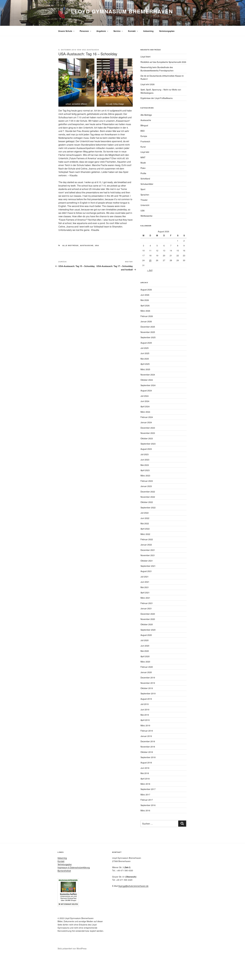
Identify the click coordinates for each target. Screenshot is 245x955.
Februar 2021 (147, 603)
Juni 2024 (145, 401)
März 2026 (145, 310)
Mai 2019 (145, 714)
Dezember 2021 (148, 550)
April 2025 (145, 363)
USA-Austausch (90, 50)
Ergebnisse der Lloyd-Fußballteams (157, 98)
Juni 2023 (145, 459)
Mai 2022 (145, 523)
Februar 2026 (147, 316)
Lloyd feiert (145, 56)
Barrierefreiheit (64, 870)
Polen (143, 168)
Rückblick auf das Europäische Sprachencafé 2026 (163, 62)
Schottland (145, 178)
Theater (144, 199)
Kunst (143, 146)
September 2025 (148, 337)
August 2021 (146, 571)
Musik (143, 162)
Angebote (101, 31)
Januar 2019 (146, 736)
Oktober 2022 (147, 502)
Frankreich (145, 141)
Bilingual (144, 125)
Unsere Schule (65, 31)
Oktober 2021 (147, 560)
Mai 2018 (145, 773)
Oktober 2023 (147, 438)
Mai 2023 (145, 465)
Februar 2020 (147, 666)
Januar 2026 (146, 321)
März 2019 (145, 725)
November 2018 (148, 746)
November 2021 (148, 555)
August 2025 (146, 342)
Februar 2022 (147, 539)
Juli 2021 (145, 576)
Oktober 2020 (147, 624)
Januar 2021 (146, 608)
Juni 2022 (145, 518)
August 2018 (146, 762)
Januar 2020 (146, 672)
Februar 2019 (147, 730)
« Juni (149, 270)
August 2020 (146, 635)
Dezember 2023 (148, 427)
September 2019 (148, 693)
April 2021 (145, 592)
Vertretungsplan (167, 31)
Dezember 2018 (148, 741)
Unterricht (145, 205)
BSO (143, 130)
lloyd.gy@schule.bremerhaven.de (133, 885)
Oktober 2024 (147, 379)
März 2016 (145, 810)
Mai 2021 (145, 587)
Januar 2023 (146, 486)
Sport (143, 189)
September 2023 (148, 443)
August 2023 (146, 449)
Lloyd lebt (145, 152)
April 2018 (145, 778)
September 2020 (148, 629)
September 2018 (148, 757)
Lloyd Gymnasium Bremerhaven (122, 11)
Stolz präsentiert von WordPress (72, 948)
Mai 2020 (145, 651)
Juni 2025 (145, 353)
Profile (143, 173)
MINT (143, 157)
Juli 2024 (145, 395)
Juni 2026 (145, 294)
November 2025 (148, 332)
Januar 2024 (146, 422)
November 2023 (148, 433)
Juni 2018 (145, 768)
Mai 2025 (145, 358)
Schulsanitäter (147, 184)
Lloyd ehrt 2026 (148, 84)
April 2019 (145, 720)
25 (150, 260)
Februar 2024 (147, 417)
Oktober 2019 (147, 688)
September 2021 (148, 565)
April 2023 (145, 470)
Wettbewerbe (146, 215)
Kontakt (132, 31)
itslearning (148, 31)
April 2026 (145, 305)
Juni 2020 (145, 645)
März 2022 (145, 534)
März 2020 (145, 661)
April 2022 (145, 528)
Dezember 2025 (148, 326)
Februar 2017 (147, 799)
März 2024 (145, 411)
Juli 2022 (145, 512)
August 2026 (146, 289)
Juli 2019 (145, 704)
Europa (144, 136)
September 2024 (148, 385)
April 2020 (145, 656)
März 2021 (145, 597)
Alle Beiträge (70, 245)
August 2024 (146, 390)
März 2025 (145, 369)
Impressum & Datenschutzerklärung (74, 867)
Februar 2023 (147, 480)
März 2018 (145, 783)
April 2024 (145, 406)
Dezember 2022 (148, 491)
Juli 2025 (145, 348)
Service (117, 31)
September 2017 (148, 789)
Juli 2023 (145, 454)
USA (97, 245)
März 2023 (145, 475)
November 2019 (148, 682)
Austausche (87, 245)
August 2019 (146, 698)
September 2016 (148, 805)
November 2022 (148, 496)
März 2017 (145, 794)
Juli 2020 (145, 640)
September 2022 (148, 507)
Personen (84, 31)
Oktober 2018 (147, 752)
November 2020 (148, 619)
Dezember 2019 (148, 677)
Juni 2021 (145, 581)
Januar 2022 (146, 544)
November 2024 (148, 374)
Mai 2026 (145, 300)
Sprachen (145, 194)
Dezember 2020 (148, 613)
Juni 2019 (145, 709)
